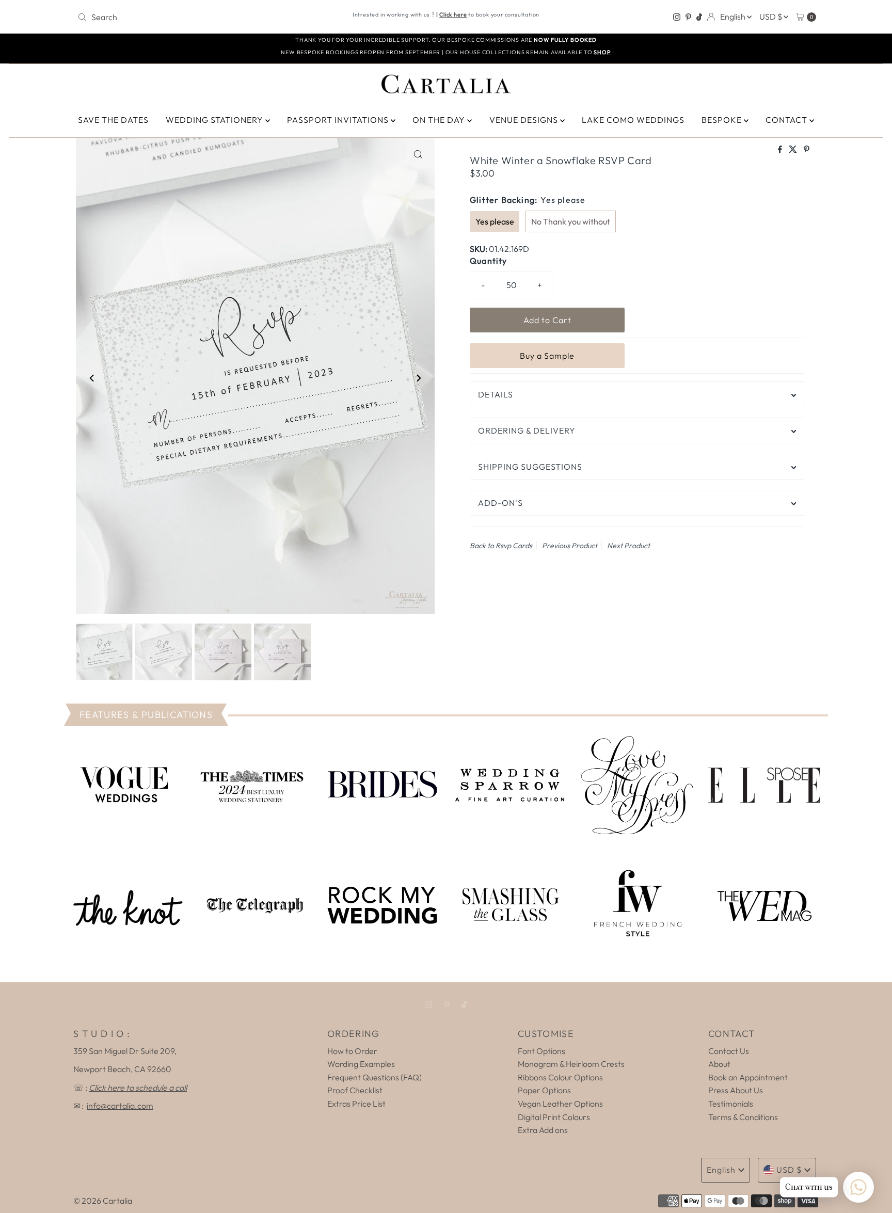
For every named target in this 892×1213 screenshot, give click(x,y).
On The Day (439, 120)
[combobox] (194, 17)
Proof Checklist (355, 1090)
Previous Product (569, 545)
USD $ (771, 16)
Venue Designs (524, 120)
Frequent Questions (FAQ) (374, 1077)
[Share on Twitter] (794, 150)
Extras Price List (356, 1103)
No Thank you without (570, 221)
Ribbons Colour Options (560, 1077)
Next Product (628, 545)
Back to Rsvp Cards (501, 545)
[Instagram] (676, 17)
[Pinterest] (688, 17)
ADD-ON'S (500, 503)
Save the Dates (113, 120)
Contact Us (728, 1051)
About (719, 1064)
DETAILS (495, 394)
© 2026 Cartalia (102, 1200)
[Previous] (92, 377)
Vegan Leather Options (560, 1103)
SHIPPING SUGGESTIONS (530, 466)
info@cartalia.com (120, 1105)
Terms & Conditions (743, 1117)
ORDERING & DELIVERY (527, 430)
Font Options (541, 1051)
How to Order (352, 1051)
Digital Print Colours (554, 1117)
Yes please (494, 221)
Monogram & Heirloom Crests (571, 1064)
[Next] (418, 377)
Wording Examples (361, 1064)
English (733, 16)
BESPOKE (723, 120)
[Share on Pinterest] (806, 150)
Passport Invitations (339, 120)
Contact (787, 120)
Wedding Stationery (215, 120)
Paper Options (544, 1090)
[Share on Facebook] (781, 150)
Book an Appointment (748, 1077)
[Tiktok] (699, 17)
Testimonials (730, 1103)
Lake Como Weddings (633, 120)
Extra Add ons (543, 1130)
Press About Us (735, 1090)
